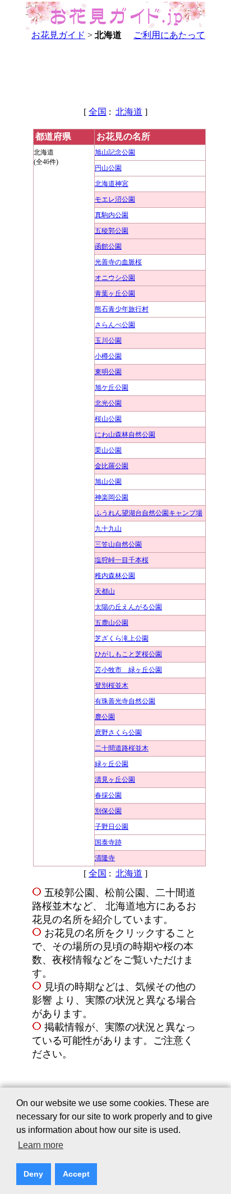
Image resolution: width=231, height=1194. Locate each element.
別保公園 (108, 811)
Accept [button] (76, 1173)
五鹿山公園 (111, 623)
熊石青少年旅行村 (122, 309)
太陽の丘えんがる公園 (128, 607)
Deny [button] (33, 1173)
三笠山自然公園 (118, 544)
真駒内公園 (111, 215)
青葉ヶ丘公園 (115, 293)
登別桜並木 (111, 685)
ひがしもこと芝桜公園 (128, 654)
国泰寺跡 (108, 842)
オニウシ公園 (115, 278)
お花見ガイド (58, 35)
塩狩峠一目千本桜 (122, 560)
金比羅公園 (111, 466)
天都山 (105, 591)
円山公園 (108, 168)
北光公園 (108, 403)
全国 (98, 111)
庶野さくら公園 (118, 732)
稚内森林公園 (115, 576)
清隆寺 (105, 858)
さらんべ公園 (115, 325)
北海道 (129, 111)
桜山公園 (108, 419)
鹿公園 (105, 717)
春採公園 (108, 795)
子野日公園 (111, 827)
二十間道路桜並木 (122, 748)
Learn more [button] (40, 1145)
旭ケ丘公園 (111, 387)
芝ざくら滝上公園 (122, 638)
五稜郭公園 (111, 231)
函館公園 (108, 246)
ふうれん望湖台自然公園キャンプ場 (148, 513)
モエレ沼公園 (115, 199)
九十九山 (108, 529)
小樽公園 (108, 356)
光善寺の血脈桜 (118, 262)
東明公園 (108, 372)
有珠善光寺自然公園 (125, 701)
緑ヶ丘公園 (111, 764)
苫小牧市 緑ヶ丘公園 (128, 670)
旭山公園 (108, 482)
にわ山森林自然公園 (125, 435)
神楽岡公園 (111, 497)
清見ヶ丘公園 (115, 779)
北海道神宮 (111, 184)
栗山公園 (108, 450)
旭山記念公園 (115, 152)
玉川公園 (108, 340)
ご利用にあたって (169, 35)
